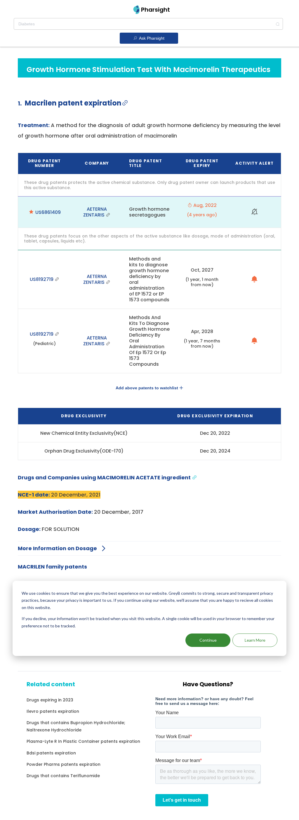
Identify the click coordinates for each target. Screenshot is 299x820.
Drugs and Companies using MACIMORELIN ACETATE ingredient (105, 477)
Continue (208, 640)
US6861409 (48, 212)
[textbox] (148, 24)
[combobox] (148, 24)
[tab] (149, 548)
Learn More (255, 640)
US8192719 (42, 279)
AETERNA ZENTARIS (95, 212)
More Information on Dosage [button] (57, 548)
